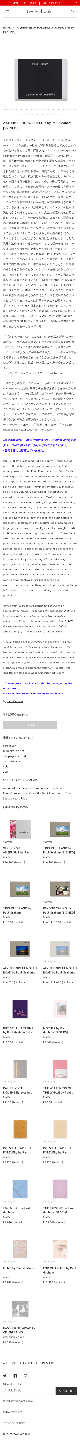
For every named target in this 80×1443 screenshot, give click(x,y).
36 (32, 114)
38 (37, 114)
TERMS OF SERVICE (14, 1423)
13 (33, 109)
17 (43, 109)
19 (48, 109)
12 (31, 109)
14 (36, 109)
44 (52, 114)
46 (57, 114)
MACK (24, 807)
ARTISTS (28, 1363)
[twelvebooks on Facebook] (15, 1376)
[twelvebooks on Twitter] (4, 1376)
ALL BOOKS (10, 1363)
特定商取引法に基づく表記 (18, 1401)
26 (65, 109)
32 (22, 114)
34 (27, 114)
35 (30, 114)
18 (46, 109)
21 (53, 109)
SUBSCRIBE (66, 1391)
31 (20, 114)
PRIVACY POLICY (12, 1412)
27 (68, 109)
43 (49, 114)
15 (38, 109)
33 (25, 114)
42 (47, 114)
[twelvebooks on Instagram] (25, 1376)
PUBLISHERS (47, 1363)
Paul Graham (15, 701)
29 (73, 109)
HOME (7, 28)
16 (41, 109)
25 (63, 109)
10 (26, 109)
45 (54, 114)
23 (58, 109)
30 (75, 109)
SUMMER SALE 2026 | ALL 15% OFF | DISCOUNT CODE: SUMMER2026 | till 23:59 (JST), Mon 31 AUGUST (36, 3)
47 (59, 114)
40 (42, 114)
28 (70, 109)
